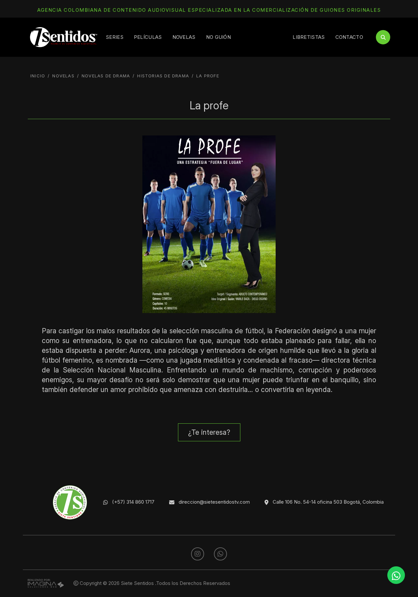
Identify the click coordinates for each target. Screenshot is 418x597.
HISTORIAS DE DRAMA (163, 75)
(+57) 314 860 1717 (133, 502)
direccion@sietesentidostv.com (214, 502)
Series (114, 37)
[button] (209, 432)
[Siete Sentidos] (63, 37)
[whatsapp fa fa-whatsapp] (220, 554)
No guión (218, 37)
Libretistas (309, 37)
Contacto (349, 37)
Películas (148, 37)
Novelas (184, 37)
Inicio (37, 75)
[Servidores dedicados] (46, 583)
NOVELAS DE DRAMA (106, 75)
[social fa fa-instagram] (198, 554)
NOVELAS (63, 75)
